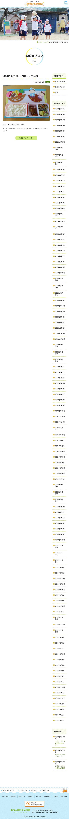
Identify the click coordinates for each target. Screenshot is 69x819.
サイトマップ (23, 790)
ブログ (46, 42)
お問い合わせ (64, 796)
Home (40, 42)
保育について (22, 796)
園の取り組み (47, 796)
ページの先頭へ (64, 791)
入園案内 (55, 796)
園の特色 (13, 796)
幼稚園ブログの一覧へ (26, 138)
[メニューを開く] (66, 2)
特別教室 (30, 796)
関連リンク (34, 790)
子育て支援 (38, 796)
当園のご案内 (5, 796)
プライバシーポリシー (9, 790)
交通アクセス (45, 790)
